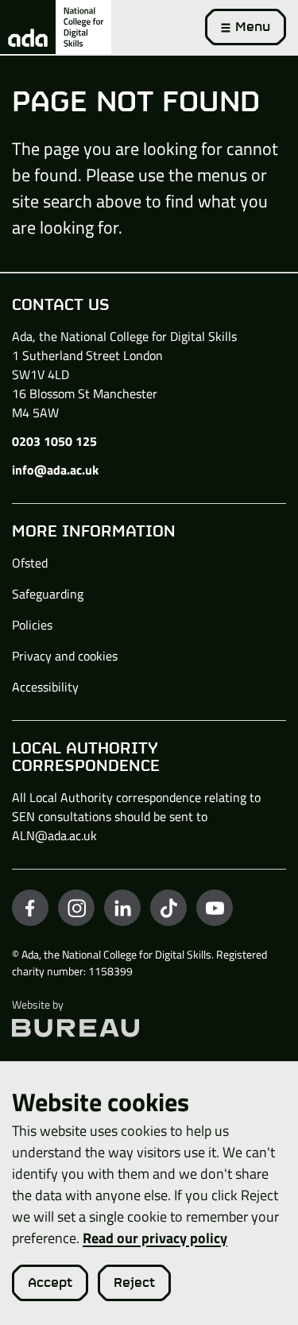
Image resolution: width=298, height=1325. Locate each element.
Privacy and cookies (65, 655)
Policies (32, 624)
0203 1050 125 (54, 441)
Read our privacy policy (155, 1237)
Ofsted (30, 562)
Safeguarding (47, 593)
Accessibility (45, 686)
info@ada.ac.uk (55, 469)
